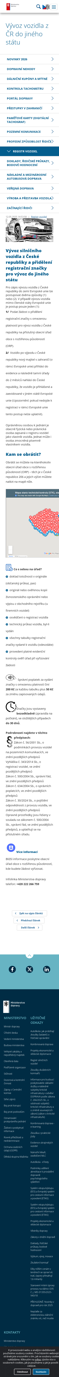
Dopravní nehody (21, 69)
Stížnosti (8, 1073)
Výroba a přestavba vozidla (29, 198)
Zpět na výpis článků (31, 913)
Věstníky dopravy (39, 1230)
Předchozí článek (30, 920)
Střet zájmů (9, 1099)
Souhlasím (41, 1372)
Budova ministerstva (14, 1045)
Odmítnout (22, 1372)
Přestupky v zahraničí (24, 108)
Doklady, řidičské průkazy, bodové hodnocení (28, 163)
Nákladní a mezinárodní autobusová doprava (26, 177)
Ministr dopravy (12, 1026)
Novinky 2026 (17, 59)
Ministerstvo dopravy (12, 6)
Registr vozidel (25, 151)
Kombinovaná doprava (42, 1044)
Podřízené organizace (15, 1067)
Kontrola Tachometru (25, 89)
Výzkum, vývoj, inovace (42, 1256)
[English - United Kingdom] (46, 8)
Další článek (28, 927)
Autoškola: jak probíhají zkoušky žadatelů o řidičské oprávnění (42, 1035)
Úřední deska (11, 1032)
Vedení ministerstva (14, 1039)
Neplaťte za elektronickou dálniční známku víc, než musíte (42, 1315)
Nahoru (29, 956)
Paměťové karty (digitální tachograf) (28, 120)
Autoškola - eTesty (40, 1162)
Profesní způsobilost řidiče (29, 141)
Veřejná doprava (20, 188)
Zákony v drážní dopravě (43, 1237)
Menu (54, 7)
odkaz (38, 1359)
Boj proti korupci (12, 1105)
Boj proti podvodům (14, 1111)
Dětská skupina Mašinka (16, 1156)
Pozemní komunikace (24, 132)
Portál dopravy (20, 98)
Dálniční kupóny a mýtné (27, 79)
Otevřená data (11, 1061)
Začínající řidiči (19, 208)
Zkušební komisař (39, 1262)
